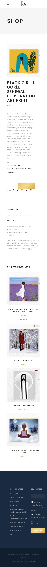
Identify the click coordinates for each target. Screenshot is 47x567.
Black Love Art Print (23, 360)
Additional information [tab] (18, 215)
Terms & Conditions (16, 498)
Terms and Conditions (38, 517)
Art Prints (19, 165)
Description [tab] (12, 209)
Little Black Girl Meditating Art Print (23, 451)
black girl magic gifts (21, 168)
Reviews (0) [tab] (12, 221)
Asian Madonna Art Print (23, 405)
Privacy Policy (14, 502)
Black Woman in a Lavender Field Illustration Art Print (23, 310)
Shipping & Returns (16, 494)
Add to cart (26, 186)
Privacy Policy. (35, 524)
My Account (13, 505)
